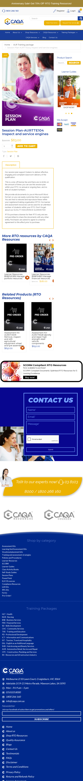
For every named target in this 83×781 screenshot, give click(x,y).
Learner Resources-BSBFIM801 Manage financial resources (41, 276)
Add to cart (26, 146)
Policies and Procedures (12, 558)
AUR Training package (23, 45)
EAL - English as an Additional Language (18, 643)
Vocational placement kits (12, 552)
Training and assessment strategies (16, 555)
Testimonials (12, 753)
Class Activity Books (10, 569)
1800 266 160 (49, 491)
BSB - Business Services (11, 620)
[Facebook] (3, 156)
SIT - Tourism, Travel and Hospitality (17, 640)
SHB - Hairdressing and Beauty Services (18, 646)
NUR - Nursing (8, 617)
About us (10, 731)
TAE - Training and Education (13, 632)
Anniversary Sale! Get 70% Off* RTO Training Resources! (41, 3)
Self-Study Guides (9, 572)
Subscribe (41, 719)
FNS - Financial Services (11, 623)
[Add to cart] (27, 278)
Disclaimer (11, 762)
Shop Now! (68, 107)
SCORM (5, 564)
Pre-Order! (6, 596)
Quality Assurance (15, 740)
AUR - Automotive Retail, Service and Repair (20, 649)
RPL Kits (5, 590)
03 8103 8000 (13, 692)
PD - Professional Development (14, 634)
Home (7, 45)
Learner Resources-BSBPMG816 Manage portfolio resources (14, 276)
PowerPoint (7, 578)
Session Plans (7, 575)
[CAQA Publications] (14, 21)
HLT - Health (7, 614)
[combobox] (50, 18)
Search (74, 62)
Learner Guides (8, 567)
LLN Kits (5, 587)
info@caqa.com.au (15, 701)
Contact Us (11, 748)
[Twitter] (10, 156)
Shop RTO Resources (16, 735)
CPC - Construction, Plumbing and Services (19, 652)
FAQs (9, 757)
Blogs (9, 744)
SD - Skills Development (11, 626)
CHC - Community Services (13, 629)
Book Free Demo (51, 23)
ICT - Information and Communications (18, 637)
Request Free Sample (70, 23)
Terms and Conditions (17, 766)
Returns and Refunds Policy (20, 776)
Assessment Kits (9, 546)
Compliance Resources (11, 584)
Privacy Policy (13, 772)
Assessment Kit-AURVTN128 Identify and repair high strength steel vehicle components (41, 338)
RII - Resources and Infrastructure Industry (19, 655)
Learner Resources (9, 561)
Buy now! (30, 377)
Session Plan (12, 151)
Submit (50, 449)
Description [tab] (11, 165)
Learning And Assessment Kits (14, 549)
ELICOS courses (8, 581)
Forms (4, 593)
